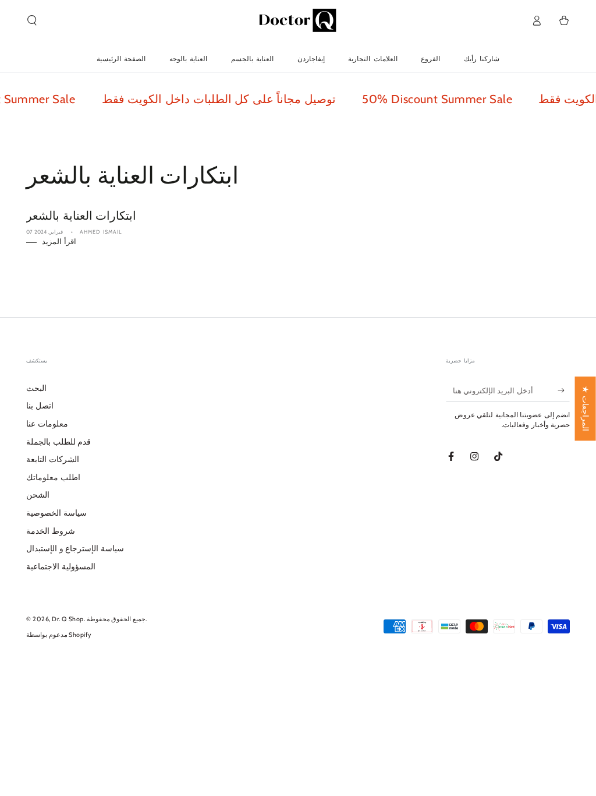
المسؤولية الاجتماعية (60, 566)
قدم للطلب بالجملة (58, 441)
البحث (36, 388)
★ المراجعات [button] (585, 408)
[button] (32, 20)
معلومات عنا (47, 423)
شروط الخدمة (50, 531)
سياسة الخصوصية (56, 513)
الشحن (37, 494)
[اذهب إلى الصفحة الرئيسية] (298, 20)
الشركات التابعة (52, 459)
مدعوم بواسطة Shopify (58, 635)
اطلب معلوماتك (53, 477)
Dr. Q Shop (67, 619)
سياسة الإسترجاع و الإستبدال (75, 548)
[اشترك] (564, 390)
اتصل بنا (40, 405)
